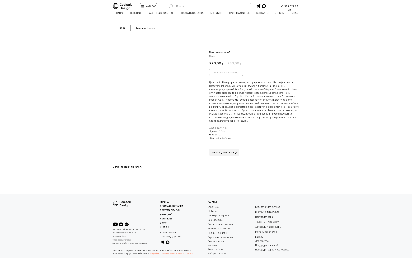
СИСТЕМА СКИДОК (170, 210)
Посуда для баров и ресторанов (272, 249)
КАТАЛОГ (213, 202)
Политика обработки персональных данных (128, 229)
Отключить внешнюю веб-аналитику (177, 253)
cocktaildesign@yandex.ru (171, 236)
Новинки (212, 245)
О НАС (163, 222)
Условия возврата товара (121, 240)
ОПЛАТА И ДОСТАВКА (171, 206)
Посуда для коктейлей (266, 245)
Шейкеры (212, 211)
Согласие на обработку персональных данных (129, 243)
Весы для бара (215, 249)
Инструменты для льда (267, 212)
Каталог (151, 28)
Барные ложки (215, 220)
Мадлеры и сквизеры (219, 228)
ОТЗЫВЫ (164, 226)
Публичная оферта (119, 236)
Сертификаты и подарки (220, 237)
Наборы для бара (217, 253)
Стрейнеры (213, 207)
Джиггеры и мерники (218, 215)
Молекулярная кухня (266, 232)
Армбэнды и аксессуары (268, 227)
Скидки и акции (216, 241)
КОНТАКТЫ (166, 218)
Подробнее (154, 253)
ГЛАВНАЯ (165, 202)
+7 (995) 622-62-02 (168, 232)
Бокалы (259, 237)
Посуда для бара (264, 217)
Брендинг (166, 214)
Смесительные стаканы (220, 224)
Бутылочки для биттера (267, 207)
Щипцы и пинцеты (217, 233)
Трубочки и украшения (267, 222)
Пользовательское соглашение (124, 233)
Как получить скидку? (224, 152)
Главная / (141, 28)
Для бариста (262, 241)
